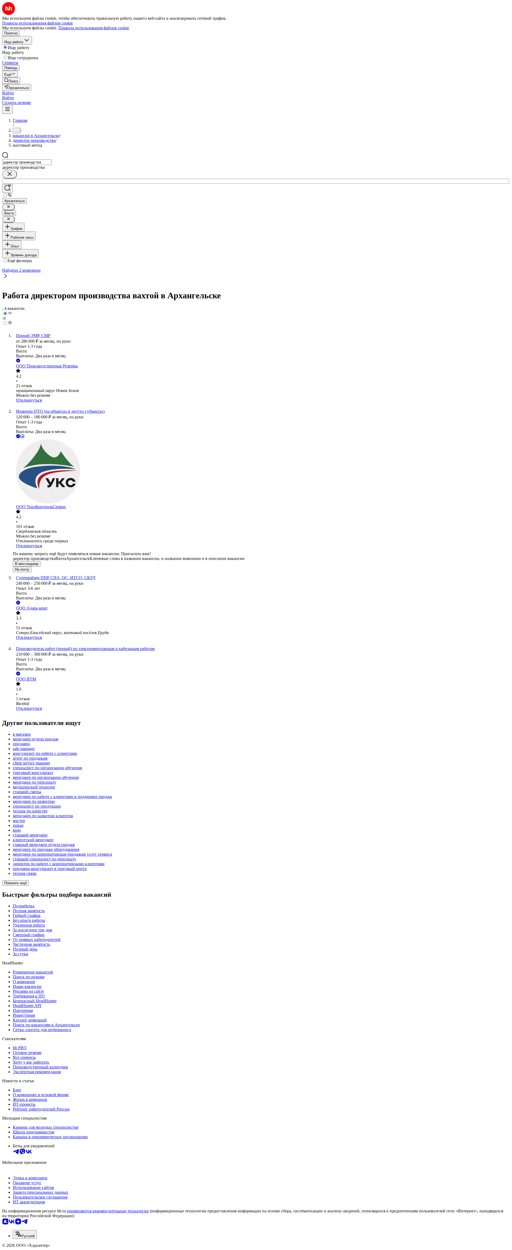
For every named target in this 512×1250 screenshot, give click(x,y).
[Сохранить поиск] (7, 188)
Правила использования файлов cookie (93, 28)
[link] (11, 80)
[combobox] (26, 162)
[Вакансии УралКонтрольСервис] (261, 471)
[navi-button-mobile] (7, 109)
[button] (8, 93)
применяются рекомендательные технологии (108, 1211)
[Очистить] (9, 174)
